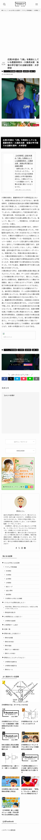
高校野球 (25, 71)
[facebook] (16, 548)
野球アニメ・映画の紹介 (12, 649)
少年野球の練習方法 (11, 666)
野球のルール (9, 669)
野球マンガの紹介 (10, 653)
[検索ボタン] (4, 4)
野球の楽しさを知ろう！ (12, 633)
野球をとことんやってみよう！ (15, 657)
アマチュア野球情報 (9, 71)
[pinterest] (25, 548)
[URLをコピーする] (36, 379)
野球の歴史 (8, 645)
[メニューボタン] (36, 4)
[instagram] (22, 548)
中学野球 (8, 571)
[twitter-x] (19, 548)
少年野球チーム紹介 (11, 625)
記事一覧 (32, 71)
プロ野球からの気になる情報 (13, 598)
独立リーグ (9, 586)
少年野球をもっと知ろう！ (13, 616)
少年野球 (8, 583)
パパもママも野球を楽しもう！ (15, 602)
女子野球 (8, 579)
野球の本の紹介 (9, 642)
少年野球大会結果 (10, 621)
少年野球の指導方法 (11, 662)
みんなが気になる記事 (12, 563)
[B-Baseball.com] (20, 4)
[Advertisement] (20, 36)
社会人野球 (9, 590)
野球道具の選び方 (10, 612)
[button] (5, 379)
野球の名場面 (9, 638)
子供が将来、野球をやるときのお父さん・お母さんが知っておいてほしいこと (21, 607)
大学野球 (19, 71)
